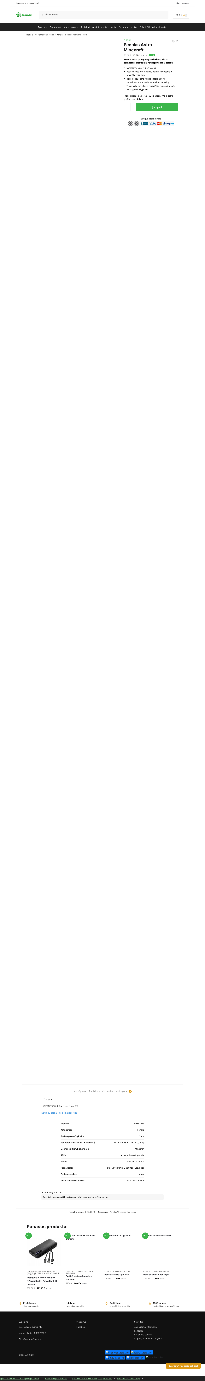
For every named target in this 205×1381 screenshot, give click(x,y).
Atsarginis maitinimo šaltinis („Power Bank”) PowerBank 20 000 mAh (42, 1281)
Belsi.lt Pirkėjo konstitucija (56, 1378)
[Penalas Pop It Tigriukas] (121, 1251)
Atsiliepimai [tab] (122, 1091)
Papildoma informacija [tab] (101, 1091)
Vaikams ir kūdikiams (44, 34)
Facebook (81, 1327)
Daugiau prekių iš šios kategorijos (59, 1112)
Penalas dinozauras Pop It (156, 1274)
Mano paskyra (182, 3)
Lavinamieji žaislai (74, 1272)
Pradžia (29, 34)
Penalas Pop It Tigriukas (116, 1274)
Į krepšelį (157, 107)
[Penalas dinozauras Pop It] (160, 1251)
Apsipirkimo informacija (145, 1327)
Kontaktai (138, 1331)
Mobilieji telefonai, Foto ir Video (41, 1272)
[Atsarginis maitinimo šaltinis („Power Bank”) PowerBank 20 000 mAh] (44, 1251)
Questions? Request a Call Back (183, 1366)
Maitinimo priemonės (36, 1272)
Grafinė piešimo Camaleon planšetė (79, 1278)
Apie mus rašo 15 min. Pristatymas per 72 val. (19, 1378)
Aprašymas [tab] (80, 1091)
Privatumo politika (143, 1334)
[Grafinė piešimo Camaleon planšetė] (83, 1251)
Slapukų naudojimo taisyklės (148, 1338)
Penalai (59, 34)
